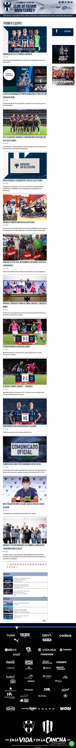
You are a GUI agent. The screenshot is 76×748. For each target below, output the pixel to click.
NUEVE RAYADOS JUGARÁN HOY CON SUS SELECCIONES (23, 180)
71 (7, 567)
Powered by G (38, 747)
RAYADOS (22, 16)
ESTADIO (61, 16)
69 (43, 564)
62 (25, 564)
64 (30, 564)
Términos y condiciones (32, 745)
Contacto (70, 16)
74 (14, 567)
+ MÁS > (44, 621)
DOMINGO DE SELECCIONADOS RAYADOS (17, 54)
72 (9, 567)
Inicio (4, 16)
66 (36, 564)
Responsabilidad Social (44, 16)
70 (46, 564)
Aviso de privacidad (43, 745)
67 (38, 564)
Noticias (9, 16)
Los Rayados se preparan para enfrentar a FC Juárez (19, 513)
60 (21, 564)
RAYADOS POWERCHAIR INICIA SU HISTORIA (19, 222)
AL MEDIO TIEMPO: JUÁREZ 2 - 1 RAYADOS (18, 386)
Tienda (57, 16)
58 (15, 564)
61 (23, 564)
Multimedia (17, 16)
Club (12, 16)
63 (28, 564)
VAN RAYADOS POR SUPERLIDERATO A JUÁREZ (19, 426)
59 (18, 564)
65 (33, 564)
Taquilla (53, 16)
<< (8, 564)
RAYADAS (27, 16)
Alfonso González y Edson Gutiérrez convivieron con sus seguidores (24, 271)
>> (17, 567)
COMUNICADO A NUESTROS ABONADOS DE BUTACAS (22, 464)
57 (13, 564)
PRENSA (65, 16)
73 (11, 567)
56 (10, 564)
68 (41, 564)
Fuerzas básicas (34, 16)
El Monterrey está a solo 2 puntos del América (17, 432)
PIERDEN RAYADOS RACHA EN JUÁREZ (16, 346)
